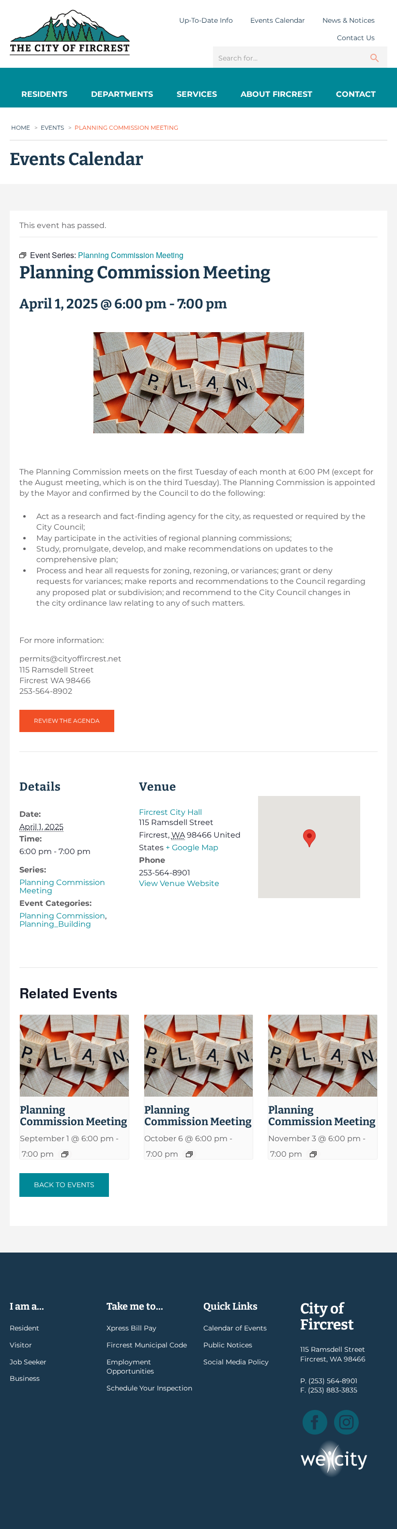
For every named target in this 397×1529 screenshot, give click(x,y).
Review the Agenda (67, 720)
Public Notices (227, 1345)
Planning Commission (62, 915)
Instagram (346, 1422)
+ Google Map (192, 847)
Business (25, 1378)
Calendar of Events (235, 1328)
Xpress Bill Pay (131, 1328)
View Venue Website (179, 883)
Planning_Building (55, 924)
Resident (24, 1328)
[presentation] (74, 1056)
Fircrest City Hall (170, 812)
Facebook (315, 1422)
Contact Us (356, 37)
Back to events (64, 1184)
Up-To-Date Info (206, 20)
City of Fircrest (70, 32)
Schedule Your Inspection (149, 1388)
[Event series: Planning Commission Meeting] (64, 1154)
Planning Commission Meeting (62, 887)
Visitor (21, 1345)
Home (20, 127)
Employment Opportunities (130, 1367)
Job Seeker (28, 1362)
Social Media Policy (236, 1362)
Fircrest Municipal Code (147, 1345)
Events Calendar (277, 20)
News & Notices (348, 20)
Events (52, 127)
